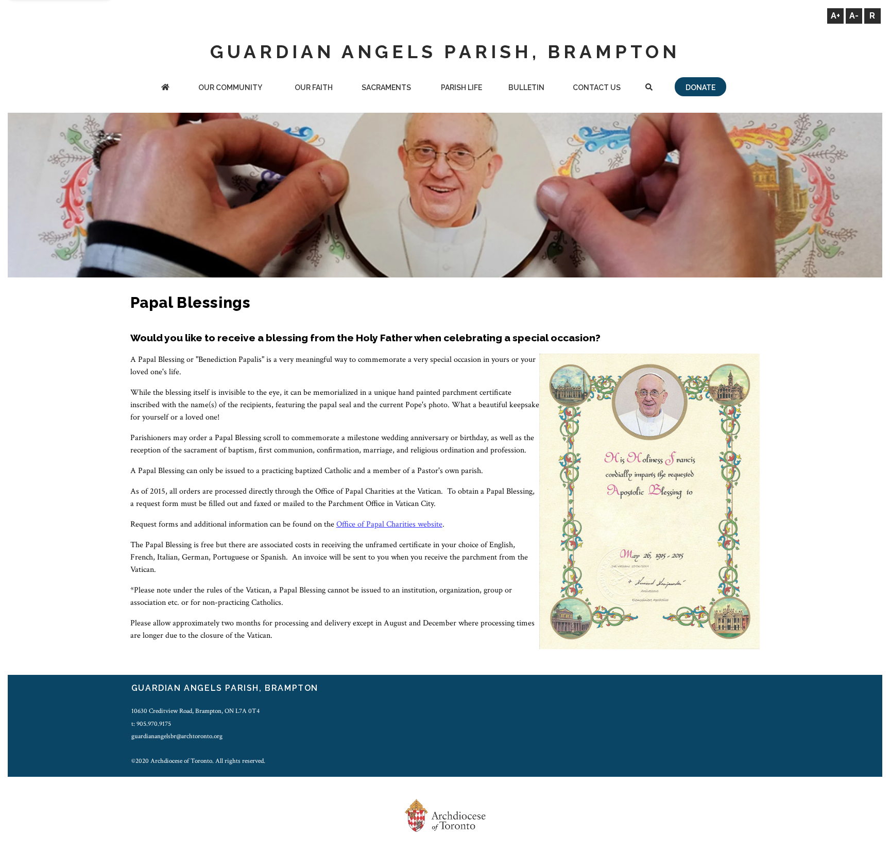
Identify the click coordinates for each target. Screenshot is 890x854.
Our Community (230, 87)
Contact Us (597, 87)
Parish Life (461, 87)
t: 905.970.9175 (151, 724)
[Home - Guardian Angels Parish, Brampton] (165, 88)
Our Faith (314, 87)
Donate (700, 87)
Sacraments (386, 87)
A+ (835, 16)
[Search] (649, 88)
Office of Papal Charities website (389, 524)
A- (854, 16)
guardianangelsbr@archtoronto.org (176, 736)
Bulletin (526, 87)
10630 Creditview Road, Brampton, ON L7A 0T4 (195, 711)
